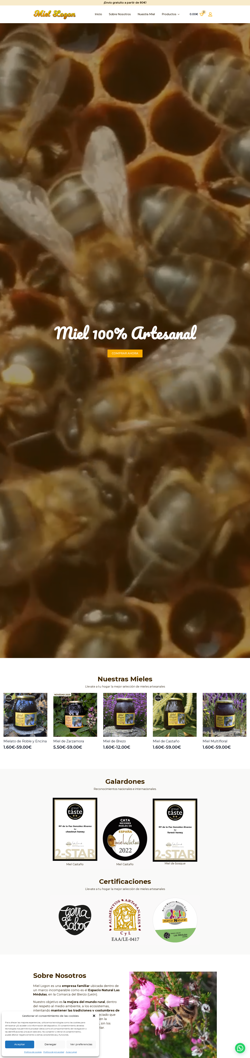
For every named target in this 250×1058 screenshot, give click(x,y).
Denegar (50, 1044)
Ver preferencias (81, 1044)
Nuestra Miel (146, 14)
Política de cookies (33, 1052)
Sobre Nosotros (120, 14)
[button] (94, 1015)
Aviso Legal (71, 1052)
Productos (169, 14)
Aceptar (19, 1044)
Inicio (98, 14)
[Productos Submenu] (179, 14)
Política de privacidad (53, 1052)
